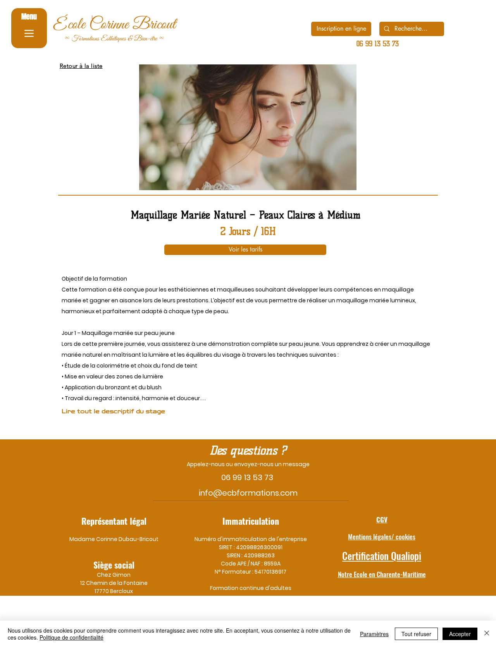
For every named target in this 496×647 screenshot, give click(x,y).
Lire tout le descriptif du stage (113, 411)
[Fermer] (486, 634)
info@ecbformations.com (248, 492)
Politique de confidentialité (71, 637)
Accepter (460, 634)
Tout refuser (416, 634)
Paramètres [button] (374, 634)
